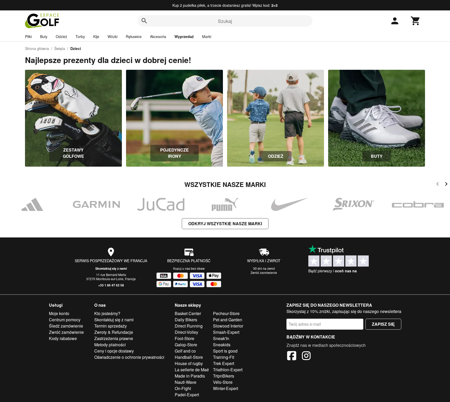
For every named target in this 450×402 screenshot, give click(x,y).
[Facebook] (291, 356)
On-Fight (183, 388)
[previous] (437, 184)
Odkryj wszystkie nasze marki (225, 224)
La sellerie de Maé (192, 370)
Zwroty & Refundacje (113, 332)
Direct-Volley (186, 332)
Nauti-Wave (185, 382)
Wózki (112, 36)
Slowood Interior (228, 326)
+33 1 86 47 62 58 (111, 285)
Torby (80, 36)
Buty (43, 36)
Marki (206, 36)
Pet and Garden (227, 320)
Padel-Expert (187, 395)
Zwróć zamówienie (264, 272)
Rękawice (134, 36)
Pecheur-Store (226, 313)
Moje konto (59, 313)
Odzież (61, 36)
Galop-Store (186, 345)
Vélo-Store (223, 382)
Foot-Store (184, 338)
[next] (446, 184)
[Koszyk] (415, 21)
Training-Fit (223, 357)
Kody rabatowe (63, 338)
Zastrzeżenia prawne (113, 338)
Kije (96, 36)
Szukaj (225, 20)
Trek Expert (223, 363)
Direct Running (189, 326)
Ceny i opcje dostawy (114, 351)
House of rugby (189, 363)
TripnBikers (223, 376)
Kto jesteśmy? (107, 313)
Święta (59, 48)
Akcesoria (158, 36)
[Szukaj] (144, 21)
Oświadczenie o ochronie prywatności (129, 357)
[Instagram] (306, 356)
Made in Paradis (190, 376)
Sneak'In (221, 338)
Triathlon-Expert (227, 370)
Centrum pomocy (64, 320)
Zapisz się (383, 324)
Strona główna (37, 48)
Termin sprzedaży (110, 326)
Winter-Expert (225, 388)
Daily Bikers (186, 320)
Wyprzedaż (184, 36)
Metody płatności (110, 345)
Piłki (28, 36)
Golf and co (185, 351)
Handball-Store (189, 357)
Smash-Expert (226, 332)
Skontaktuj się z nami (111, 268)
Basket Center (188, 313)
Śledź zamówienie (66, 326)
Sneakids (221, 345)
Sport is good (225, 351)
